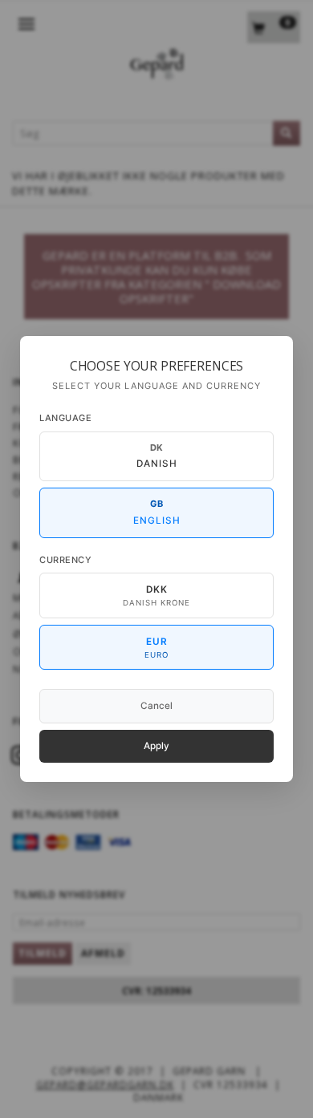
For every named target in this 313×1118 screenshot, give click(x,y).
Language (65, 417)
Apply (156, 745)
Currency (65, 559)
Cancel (156, 705)
